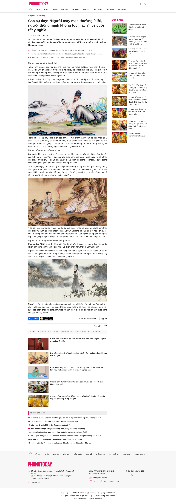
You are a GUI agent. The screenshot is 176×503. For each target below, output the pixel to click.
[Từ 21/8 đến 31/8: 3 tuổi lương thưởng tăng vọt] (119, 137)
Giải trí (86, 9)
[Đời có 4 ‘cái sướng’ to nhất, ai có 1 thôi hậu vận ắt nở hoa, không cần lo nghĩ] (38, 358)
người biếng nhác (94, 331)
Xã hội (37, 9)
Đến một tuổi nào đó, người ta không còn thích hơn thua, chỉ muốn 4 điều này (60, 443)
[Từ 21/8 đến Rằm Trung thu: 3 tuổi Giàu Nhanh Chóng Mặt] (119, 113)
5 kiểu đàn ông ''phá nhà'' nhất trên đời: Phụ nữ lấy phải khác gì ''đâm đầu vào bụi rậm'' (61, 50)
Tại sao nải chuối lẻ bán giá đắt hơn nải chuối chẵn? (137, 27)
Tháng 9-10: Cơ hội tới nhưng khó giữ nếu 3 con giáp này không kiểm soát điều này (138, 125)
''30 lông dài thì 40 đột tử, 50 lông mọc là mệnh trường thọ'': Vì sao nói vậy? (57, 57)
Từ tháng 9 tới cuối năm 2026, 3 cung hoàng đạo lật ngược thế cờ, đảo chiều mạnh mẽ (137, 64)
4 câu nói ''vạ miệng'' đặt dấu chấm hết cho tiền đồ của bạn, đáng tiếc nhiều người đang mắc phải (65, 54)
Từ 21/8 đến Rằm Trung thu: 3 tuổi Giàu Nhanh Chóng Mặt (137, 111)
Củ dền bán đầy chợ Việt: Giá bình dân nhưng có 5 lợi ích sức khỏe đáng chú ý (76, 383)
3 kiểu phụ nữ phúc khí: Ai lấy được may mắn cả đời (50, 425)
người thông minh (67, 331)
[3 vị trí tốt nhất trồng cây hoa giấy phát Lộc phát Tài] (119, 53)
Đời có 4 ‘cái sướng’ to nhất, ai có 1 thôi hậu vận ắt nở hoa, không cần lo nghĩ (78, 354)
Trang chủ (31, 16)
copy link (104, 318)
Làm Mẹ (55, 9)
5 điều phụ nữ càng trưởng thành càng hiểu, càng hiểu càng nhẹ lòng (57, 429)
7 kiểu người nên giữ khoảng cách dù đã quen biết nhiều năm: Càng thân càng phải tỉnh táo (65, 436)
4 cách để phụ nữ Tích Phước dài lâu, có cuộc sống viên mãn (53, 421)
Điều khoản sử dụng (80, 499)
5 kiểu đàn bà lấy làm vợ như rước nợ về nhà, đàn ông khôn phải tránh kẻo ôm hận (78, 340)
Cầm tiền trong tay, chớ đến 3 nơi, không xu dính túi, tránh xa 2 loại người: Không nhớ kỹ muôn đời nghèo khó (77, 369)
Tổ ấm (45, 9)
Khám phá (122, 9)
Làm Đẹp (64, 9)
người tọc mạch (80, 331)
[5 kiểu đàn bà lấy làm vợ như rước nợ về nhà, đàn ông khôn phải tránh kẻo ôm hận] (38, 344)
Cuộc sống (110, 9)
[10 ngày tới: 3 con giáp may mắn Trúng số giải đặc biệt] (119, 77)
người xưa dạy (53, 331)
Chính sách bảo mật (95, 499)
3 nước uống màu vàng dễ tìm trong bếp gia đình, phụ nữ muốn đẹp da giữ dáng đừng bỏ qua (77, 397)
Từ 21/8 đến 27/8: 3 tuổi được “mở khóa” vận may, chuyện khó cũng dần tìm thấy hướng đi (138, 100)
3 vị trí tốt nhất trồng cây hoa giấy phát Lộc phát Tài (137, 51)
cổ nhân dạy (41, 331)
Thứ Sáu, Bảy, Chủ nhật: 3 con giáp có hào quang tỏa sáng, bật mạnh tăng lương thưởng (137, 88)
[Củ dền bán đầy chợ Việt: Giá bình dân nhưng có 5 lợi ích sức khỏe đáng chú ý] (38, 387)
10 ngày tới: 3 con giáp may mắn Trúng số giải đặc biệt (136, 75)
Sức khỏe (75, 9)
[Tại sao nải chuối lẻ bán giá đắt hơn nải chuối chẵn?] (119, 28)
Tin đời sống (140, 454)
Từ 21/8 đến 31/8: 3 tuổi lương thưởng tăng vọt (137, 135)
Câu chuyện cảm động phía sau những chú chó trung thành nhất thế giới (58, 432)
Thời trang (97, 9)
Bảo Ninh (103, 326)
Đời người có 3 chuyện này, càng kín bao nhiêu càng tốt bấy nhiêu (55, 439)
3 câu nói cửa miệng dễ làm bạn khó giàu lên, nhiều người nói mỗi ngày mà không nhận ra (65, 418)
